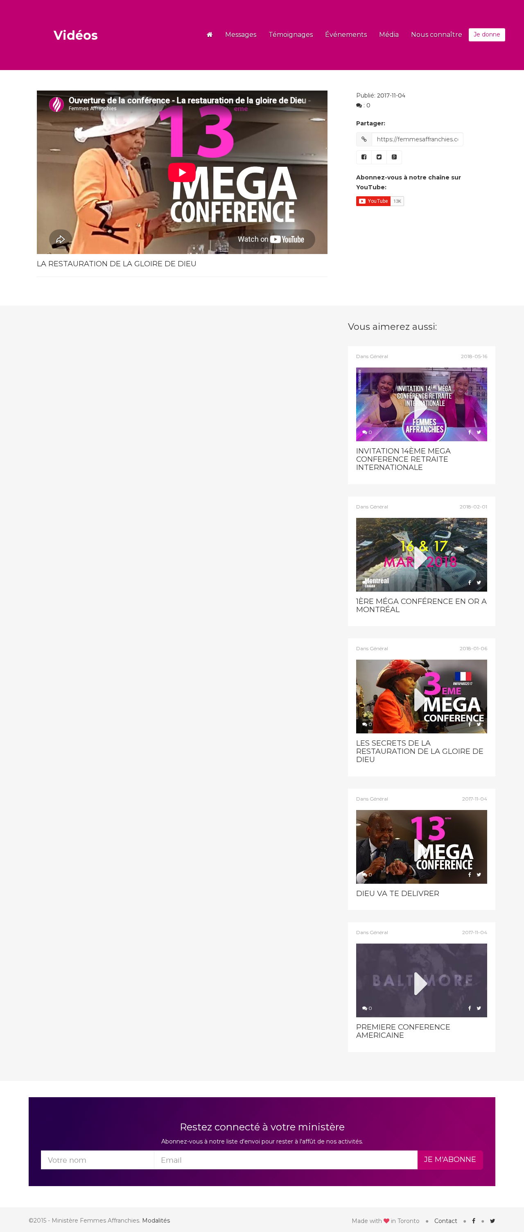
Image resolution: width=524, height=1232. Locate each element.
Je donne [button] (487, 34)
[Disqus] (162, 424)
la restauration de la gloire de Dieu (116, 263)
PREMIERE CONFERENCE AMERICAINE (403, 1031)
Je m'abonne (450, 1159)
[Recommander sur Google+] (394, 157)
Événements (346, 35)
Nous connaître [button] (436, 35)
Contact (445, 1221)
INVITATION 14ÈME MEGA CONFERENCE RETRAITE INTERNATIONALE (403, 459)
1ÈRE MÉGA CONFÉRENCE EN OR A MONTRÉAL (421, 605)
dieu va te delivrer (397, 893)
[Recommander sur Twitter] (379, 157)
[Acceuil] (210, 35)
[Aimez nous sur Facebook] (473, 1221)
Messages (240, 35)
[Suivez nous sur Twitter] (492, 1221)
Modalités (156, 1220)
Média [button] (389, 35)
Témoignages (291, 35)
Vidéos (76, 35)
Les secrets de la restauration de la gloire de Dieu (419, 751)
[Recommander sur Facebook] (364, 157)
